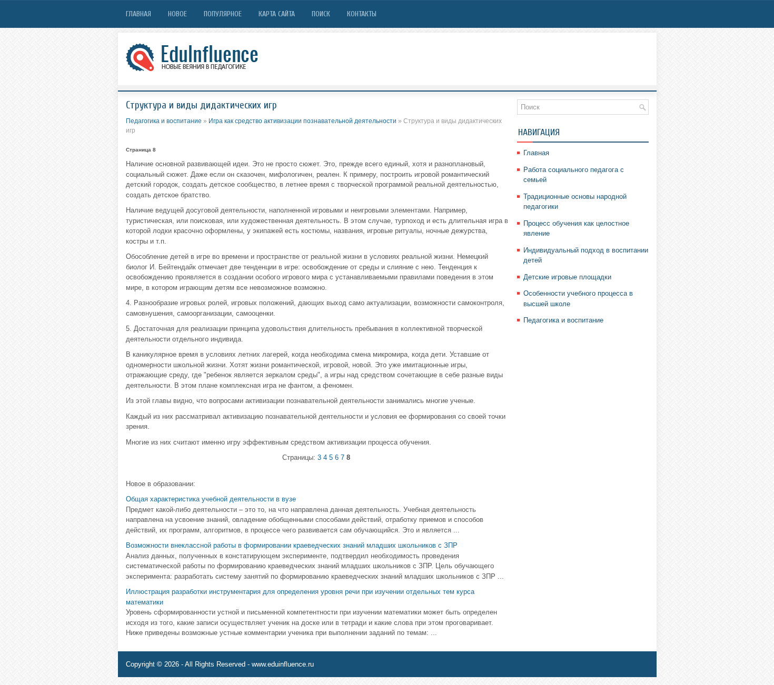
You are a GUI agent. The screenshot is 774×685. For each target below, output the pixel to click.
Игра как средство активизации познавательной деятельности (302, 121)
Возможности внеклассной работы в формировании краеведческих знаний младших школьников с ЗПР (292, 545)
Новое (177, 13)
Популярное (223, 13)
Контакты (361, 13)
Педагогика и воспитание (164, 121)
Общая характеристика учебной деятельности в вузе (211, 499)
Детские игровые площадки (567, 277)
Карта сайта (277, 13)
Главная (138, 13)
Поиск (321, 13)
